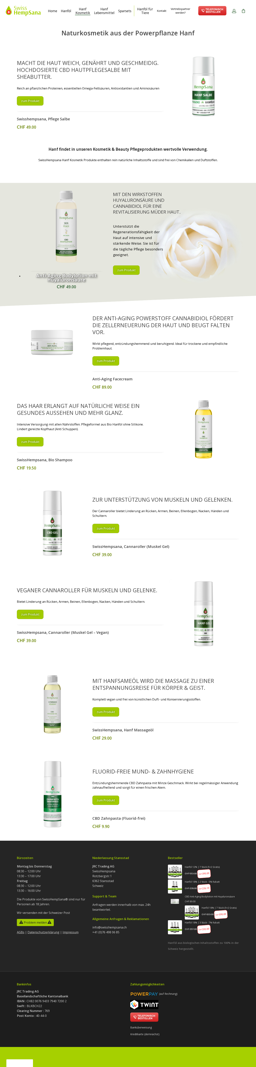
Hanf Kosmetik (83, 11)
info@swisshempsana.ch (109, 927)
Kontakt (161, 11)
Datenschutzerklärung (43, 932)
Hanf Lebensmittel (104, 11)
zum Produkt (30, 101)
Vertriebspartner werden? (180, 10)
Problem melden (35, 922)
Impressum (71, 932)
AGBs (20, 932)
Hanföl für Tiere (145, 11)
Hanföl (66, 11)
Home (52, 11)
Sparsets (124, 11)
